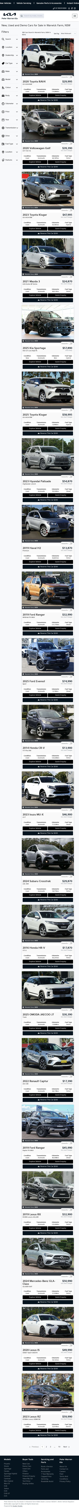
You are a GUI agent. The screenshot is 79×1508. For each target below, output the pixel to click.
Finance (26, 1474)
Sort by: (56, 33)
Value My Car (28, 1479)
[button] (74, 16)
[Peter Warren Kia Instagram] (75, 8)
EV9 (5, 1491)
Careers (63, 1472)
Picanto (7, 1464)
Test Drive (26, 1481)
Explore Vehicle (35, 95)
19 (59, 1447)
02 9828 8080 (60, 8)
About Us (63, 1467)
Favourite (65, 77)
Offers (25, 1471)
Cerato (6, 1471)
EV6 (5, 1486)
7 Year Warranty (47, 1474)
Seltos (6, 1489)
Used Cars (26, 1469)
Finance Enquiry (29, 1476)
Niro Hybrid (8, 1481)
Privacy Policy (65, 1481)
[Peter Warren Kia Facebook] (72, 8)
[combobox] (32, 16)
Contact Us (64, 1469)
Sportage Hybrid (10, 1474)
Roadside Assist (47, 1481)
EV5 (5, 1496)
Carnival (7, 1479)
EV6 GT (7, 1494)
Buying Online (28, 1484)
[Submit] (22, 16)
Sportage (7, 1469)
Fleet (61, 1474)
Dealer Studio (17, 1506)
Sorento (7, 1476)
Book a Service (47, 1467)
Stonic (6, 1466)
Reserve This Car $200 (49, 100)
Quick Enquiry (60, 95)
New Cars (26, 1464)
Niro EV (7, 1484)
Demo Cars (27, 1466)
